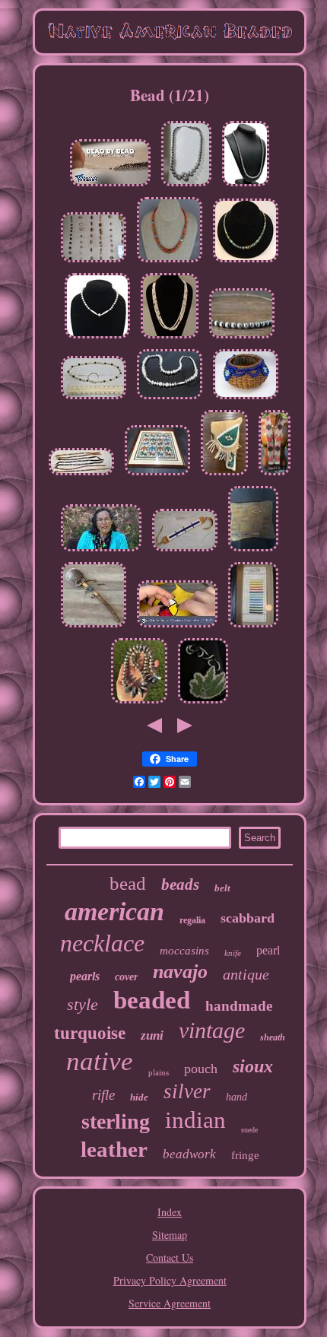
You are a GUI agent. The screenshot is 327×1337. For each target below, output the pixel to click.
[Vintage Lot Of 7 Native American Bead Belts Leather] (81, 475)
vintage (212, 1030)
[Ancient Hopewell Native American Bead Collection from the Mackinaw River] (93, 262)
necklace (102, 943)
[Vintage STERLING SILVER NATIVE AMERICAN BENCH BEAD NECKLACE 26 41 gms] (169, 399)
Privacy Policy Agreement (170, 1280)
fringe (245, 1155)
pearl (268, 950)
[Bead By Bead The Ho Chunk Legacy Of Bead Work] (110, 186)
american (114, 911)
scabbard (248, 918)
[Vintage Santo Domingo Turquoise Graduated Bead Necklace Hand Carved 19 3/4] (245, 262)
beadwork (189, 1154)
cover (126, 977)
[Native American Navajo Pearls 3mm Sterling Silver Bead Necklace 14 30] (245, 186)
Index (169, 1212)
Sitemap (169, 1234)
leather (114, 1149)
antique (246, 974)
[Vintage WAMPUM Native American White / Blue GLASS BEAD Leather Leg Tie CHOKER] (184, 551)
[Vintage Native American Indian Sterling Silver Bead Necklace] (186, 186)
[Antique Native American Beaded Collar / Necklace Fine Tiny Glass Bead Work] (274, 475)
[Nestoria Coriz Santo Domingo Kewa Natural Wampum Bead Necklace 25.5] (169, 338)
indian (195, 1120)
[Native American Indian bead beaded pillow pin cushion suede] (253, 551)
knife (232, 952)
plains (158, 1072)
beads (180, 884)
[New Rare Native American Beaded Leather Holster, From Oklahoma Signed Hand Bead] (224, 475)
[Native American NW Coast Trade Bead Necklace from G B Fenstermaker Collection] (93, 399)
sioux (253, 1066)
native (99, 1061)
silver (187, 1091)
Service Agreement (170, 1303)
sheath (272, 1037)
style (82, 1004)
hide (139, 1097)
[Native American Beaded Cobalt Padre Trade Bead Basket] (245, 399)
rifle (103, 1095)
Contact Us (169, 1257)
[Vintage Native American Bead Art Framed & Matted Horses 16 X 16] (157, 475)
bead (128, 883)
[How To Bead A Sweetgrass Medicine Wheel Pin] (177, 627)
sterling (115, 1121)
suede (249, 1130)
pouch (200, 1068)
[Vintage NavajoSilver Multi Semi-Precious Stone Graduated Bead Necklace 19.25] (169, 262)
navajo (180, 972)
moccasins (184, 951)
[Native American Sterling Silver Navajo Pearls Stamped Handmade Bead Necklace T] (139, 703)
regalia (192, 920)
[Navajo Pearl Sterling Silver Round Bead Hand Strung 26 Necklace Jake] (241, 338)
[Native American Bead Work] (203, 703)
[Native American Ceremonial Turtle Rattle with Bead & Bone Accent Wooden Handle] (93, 627)
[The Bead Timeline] (101, 551)
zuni (152, 1035)
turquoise (89, 1033)
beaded (151, 1000)
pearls (85, 976)
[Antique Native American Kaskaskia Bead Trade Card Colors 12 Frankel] (253, 627)
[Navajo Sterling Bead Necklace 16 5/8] (97, 338)
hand (236, 1097)
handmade (238, 1006)
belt (222, 888)
